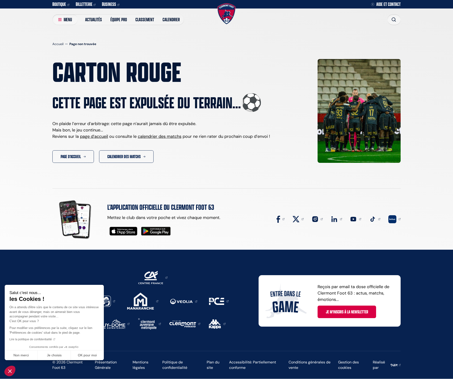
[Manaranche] (142, 300)
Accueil (57, 44)
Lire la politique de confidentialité (30, 339)
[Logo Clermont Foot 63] (226, 14)
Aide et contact (388, 4)
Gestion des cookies (348, 365)
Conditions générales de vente (310, 365)
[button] (10, 371)
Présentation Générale (106, 365)
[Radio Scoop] (107, 300)
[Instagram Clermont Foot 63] (317, 218)
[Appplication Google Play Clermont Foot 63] (156, 231)
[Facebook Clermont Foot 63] (281, 218)
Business (109, 4)
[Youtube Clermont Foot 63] (355, 218)
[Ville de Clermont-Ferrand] (185, 323)
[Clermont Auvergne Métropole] (149, 323)
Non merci (21, 355)
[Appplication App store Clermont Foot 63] (123, 231)
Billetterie (84, 4)
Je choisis (54, 355)
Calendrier (171, 19)
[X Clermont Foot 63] (298, 218)
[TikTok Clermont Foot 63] (375, 218)
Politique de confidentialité (174, 365)
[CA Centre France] (153, 277)
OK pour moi (87, 355)
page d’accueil (94, 136)
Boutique (59, 4)
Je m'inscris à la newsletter (347, 312)
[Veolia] (183, 301)
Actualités (93, 19)
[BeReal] (394, 218)
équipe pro (118, 19)
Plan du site (213, 365)
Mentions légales (140, 365)
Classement (144, 19)
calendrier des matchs (159, 136)
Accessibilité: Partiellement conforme (252, 365)
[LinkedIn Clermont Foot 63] (336, 218)
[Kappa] (217, 323)
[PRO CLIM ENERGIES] (219, 300)
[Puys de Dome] (115, 323)
